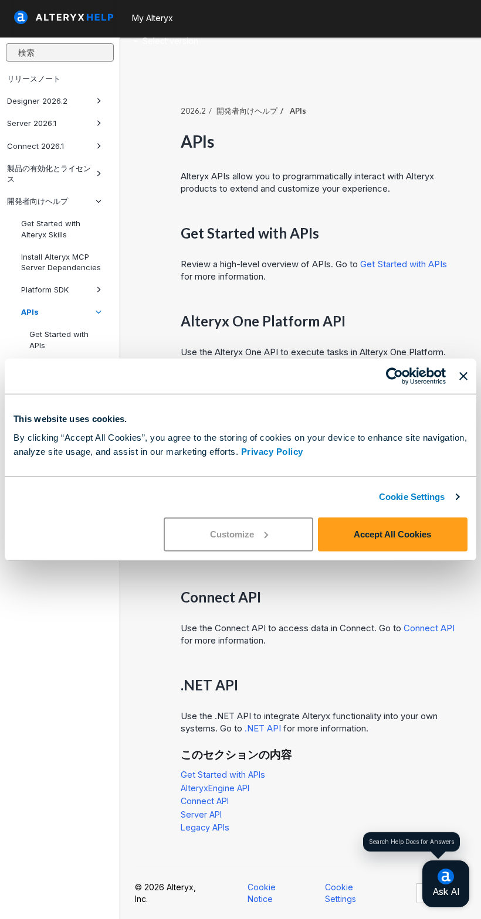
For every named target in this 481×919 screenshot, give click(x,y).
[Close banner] (463, 376)
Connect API (429, 628)
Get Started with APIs (59, 339)
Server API (201, 814)
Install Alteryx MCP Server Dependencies (61, 262)
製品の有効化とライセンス (49, 173)
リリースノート (33, 78)
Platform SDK (45, 289)
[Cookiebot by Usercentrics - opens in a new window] (394, 376)
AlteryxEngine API (215, 788)
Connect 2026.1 (35, 146)
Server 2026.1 (31, 123)
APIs (30, 311)
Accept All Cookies (392, 534)
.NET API (263, 728)
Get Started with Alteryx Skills (50, 229)
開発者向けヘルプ (37, 201)
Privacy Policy (272, 451)
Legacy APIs (205, 827)
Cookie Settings (412, 497)
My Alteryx (152, 18)
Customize (232, 534)
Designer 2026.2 (37, 100)
